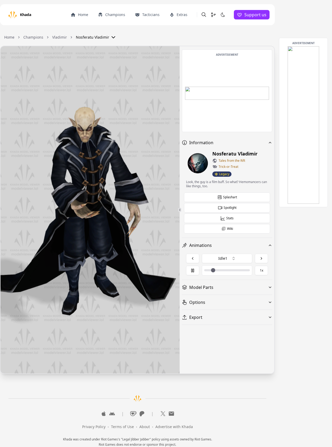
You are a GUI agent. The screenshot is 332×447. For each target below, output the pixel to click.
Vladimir (59, 37)
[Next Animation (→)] (261, 258)
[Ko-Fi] (133, 413)
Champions (33, 37)
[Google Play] (112, 413)
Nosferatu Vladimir (92, 37)
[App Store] (104, 413)
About (144, 426)
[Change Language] (213, 14)
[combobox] (227, 258)
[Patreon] (142, 413)
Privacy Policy (94, 426)
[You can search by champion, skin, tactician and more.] (204, 14)
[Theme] (222, 14)
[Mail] (171, 413)
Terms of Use (122, 426)
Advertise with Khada (174, 426)
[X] (163, 413)
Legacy (224, 174)
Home (9, 37)
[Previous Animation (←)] (192, 258)
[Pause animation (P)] (192, 270)
